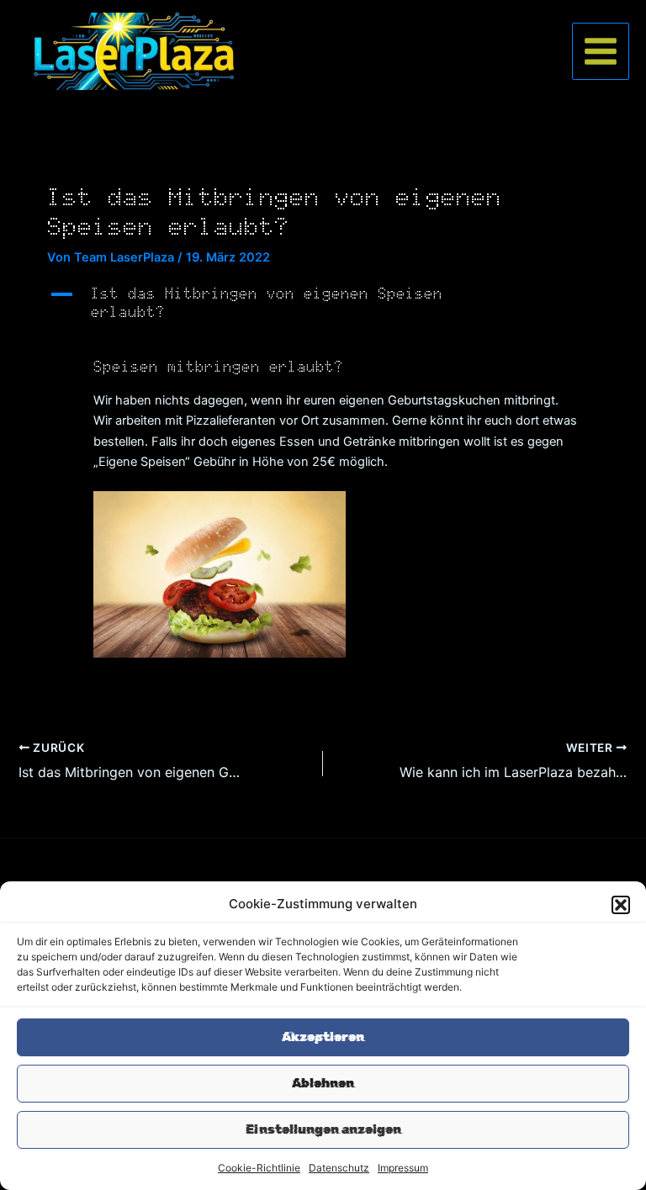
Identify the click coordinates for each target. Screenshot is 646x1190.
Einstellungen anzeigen (323, 1129)
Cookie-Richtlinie (259, 1167)
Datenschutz (339, 1167)
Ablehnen (323, 1083)
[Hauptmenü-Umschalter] (600, 51)
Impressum (403, 1167)
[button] (620, 904)
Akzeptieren (323, 1037)
